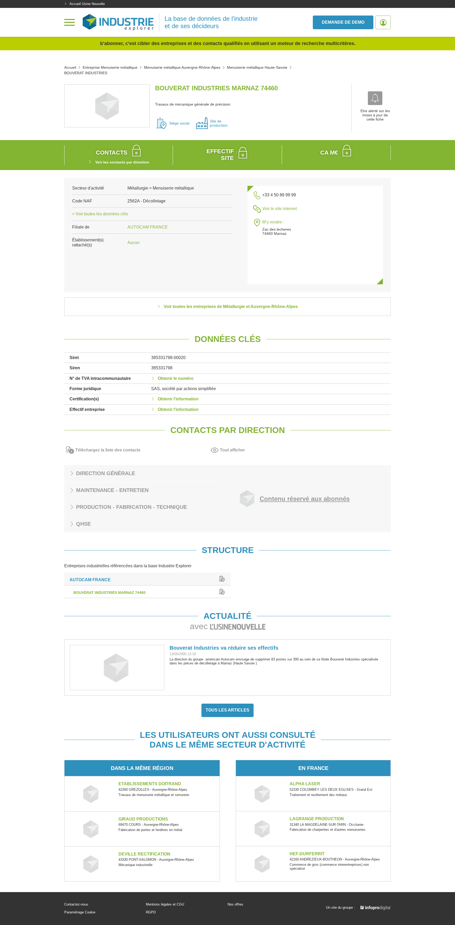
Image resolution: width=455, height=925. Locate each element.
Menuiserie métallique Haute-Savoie (257, 67)
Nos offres (235, 904)
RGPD (151, 912)
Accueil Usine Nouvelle (87, 4)
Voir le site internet (279, 208)
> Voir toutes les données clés (100, 214)
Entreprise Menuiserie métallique (110, 67)
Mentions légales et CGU (165, 904)
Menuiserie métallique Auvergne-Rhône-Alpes (182, 67)
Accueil (70, 67)
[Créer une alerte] (375, 98)
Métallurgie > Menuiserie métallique (160, 188)
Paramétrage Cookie (79, 912)
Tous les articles (227, 710)
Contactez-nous (76, 904)
